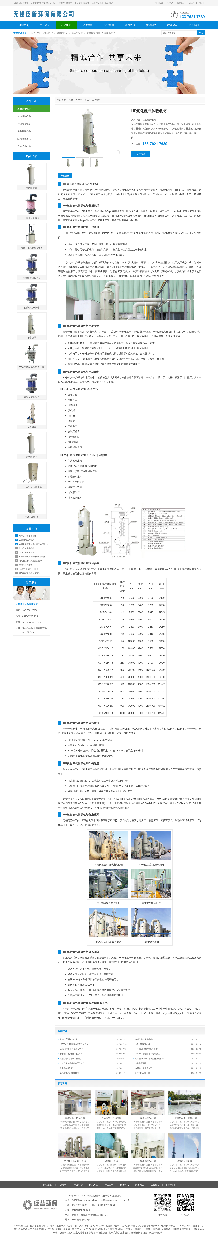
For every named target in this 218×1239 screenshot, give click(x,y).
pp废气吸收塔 (31, 516)
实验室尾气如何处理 (75, 1117)
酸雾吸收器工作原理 (27, 535)
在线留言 (172, 25)
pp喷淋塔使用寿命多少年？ (71, 1048)
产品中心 (169, 2)
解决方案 (180, 2)
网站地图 (200, 2)
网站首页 (24, 25)
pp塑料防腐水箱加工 (143, 1068)
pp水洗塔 (31, 337)
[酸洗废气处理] (111, 1145)
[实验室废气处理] (148, 1102)
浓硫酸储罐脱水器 (32, 277)
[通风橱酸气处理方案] (111, 1102)
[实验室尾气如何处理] (74, 1102)
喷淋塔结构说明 (66, 1068)
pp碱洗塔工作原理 (27, 539)
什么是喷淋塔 (140, 1063)
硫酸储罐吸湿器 (31, 397)
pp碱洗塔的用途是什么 (144, 1039)
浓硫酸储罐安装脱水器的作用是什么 (33, 544)
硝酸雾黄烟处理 (184, 1160)
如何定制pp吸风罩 (142, 1072)
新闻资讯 (130, 25)
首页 (71, 99)
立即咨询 (140, 153)
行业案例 (109, 25)
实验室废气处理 (148, 1117)
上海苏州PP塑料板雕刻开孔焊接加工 (150, 1058)
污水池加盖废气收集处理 (184, 1117)
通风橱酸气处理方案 (111, 1117)
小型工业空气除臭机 (32, 486)
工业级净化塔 (33, 32)
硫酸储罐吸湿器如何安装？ (71, 1058)
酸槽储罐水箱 (93, 32)
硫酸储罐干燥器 (31, 307)
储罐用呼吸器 (63, 32)
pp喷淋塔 (31, 426)
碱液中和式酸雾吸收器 (31, 247)
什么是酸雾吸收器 (142, 1044)
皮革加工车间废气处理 (75, 1160)
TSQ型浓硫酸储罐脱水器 (31, 367)
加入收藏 (159, 2)
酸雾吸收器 (31, 187)
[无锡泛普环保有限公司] (43, 12)
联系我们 (190, 2)
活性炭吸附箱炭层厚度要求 (146, 1048)
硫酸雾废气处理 (148, 1160)
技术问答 (151, 25)
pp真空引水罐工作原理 (28, 568)
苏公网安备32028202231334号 (114, 1200)
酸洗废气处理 (111, 1160)
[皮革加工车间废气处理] (74, 1145)
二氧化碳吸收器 (31, 217)
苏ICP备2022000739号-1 (84, 1200)
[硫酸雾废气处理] (148, 1145)
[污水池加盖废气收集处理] (184, 1102)
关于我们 (45, 25)
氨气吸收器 (31, 456)
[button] (59, 162)
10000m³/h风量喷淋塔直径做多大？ (75, 1044)
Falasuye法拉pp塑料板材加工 (147, 1053)
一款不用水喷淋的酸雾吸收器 (72, 1063)
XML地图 (76, 1219)
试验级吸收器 (48, 32)
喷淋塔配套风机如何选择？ (71, 1053)
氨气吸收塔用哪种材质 (69, 1072)
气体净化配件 (108, 32)
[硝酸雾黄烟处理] (184, 1145)
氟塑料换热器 (78, 32)
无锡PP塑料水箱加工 (69, 1039)
